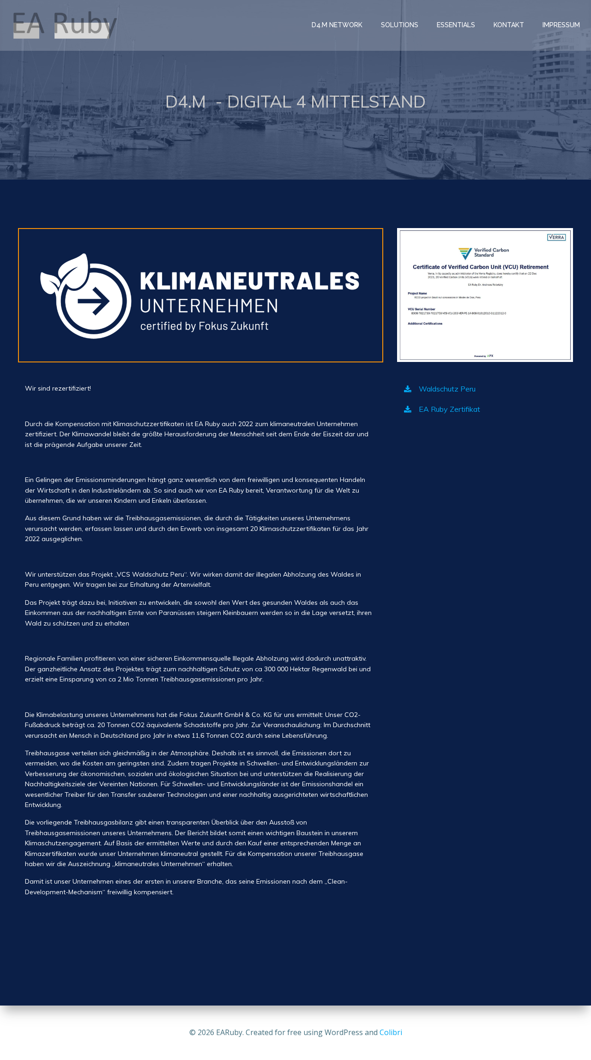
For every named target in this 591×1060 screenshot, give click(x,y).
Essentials (456, 25)
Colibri (391, 1032)
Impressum (561, 25)
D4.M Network (337, 25)
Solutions (399, 25)
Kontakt (509, 25)
